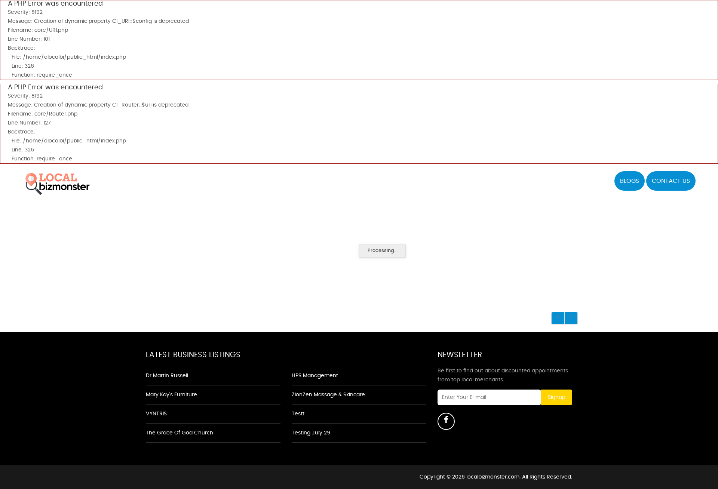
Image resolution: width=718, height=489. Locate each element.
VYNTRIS (156, 413)
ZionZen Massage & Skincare (328, 394)
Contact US (671, 181)
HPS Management (315, 375)
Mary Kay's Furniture (171, 394)
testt (298, 413)
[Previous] (558, 318)
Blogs (629, 181)
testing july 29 (311, 433)
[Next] (571, 318)
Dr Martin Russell (167, 375)
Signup (556, 397)
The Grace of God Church (179, 433)
